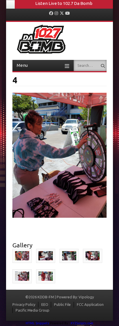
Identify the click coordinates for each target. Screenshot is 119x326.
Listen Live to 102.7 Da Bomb (63, 3)
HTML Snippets (37, 323)
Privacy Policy (23, 304)
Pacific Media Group (32, 310)
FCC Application (90, 304)
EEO (44, 304)
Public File (62, 304)
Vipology (86, 297)
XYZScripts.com (81, 323)
